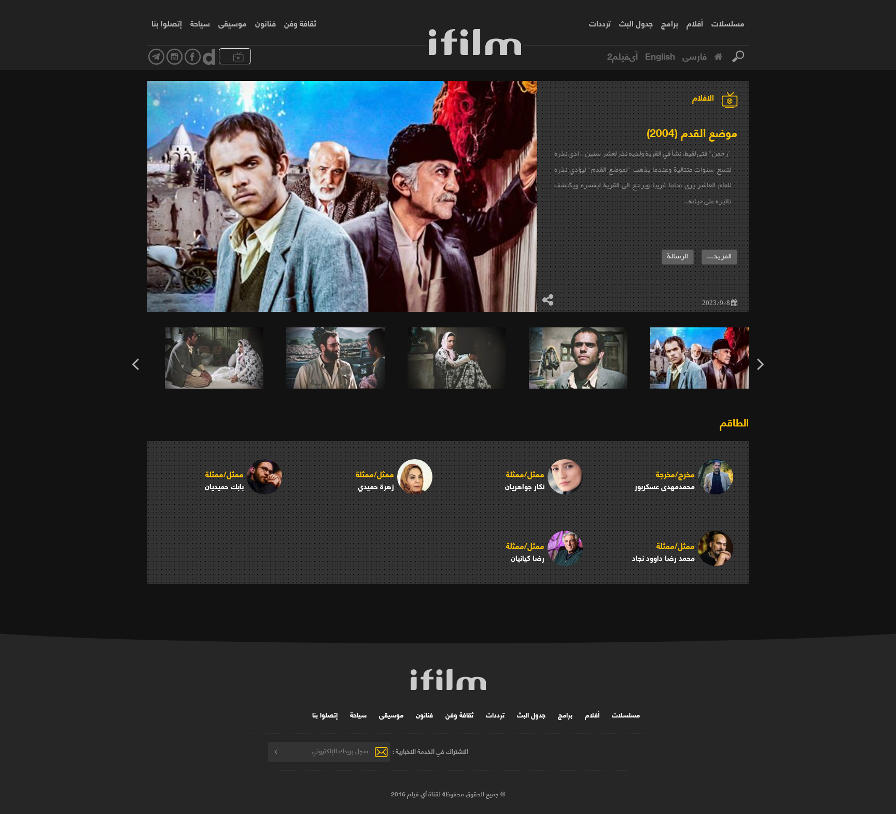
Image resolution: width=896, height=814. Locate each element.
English (660, 55)
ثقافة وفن (300, 23)
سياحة (200, 23)
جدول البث (636, 23)
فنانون (265, 23)
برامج (669, 23)
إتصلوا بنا (166, 23)
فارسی (694, 55)
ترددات (600, 23)
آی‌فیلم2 (622, 55)
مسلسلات (728, 23)
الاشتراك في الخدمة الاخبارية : (430, 750)
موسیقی (232, 23)
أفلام (695, 23)
